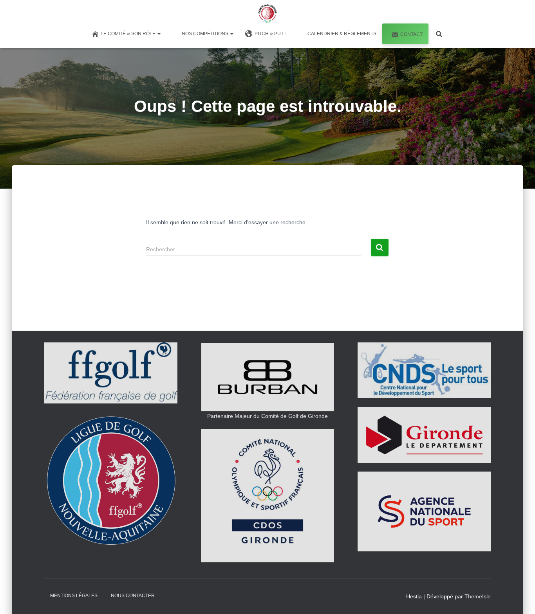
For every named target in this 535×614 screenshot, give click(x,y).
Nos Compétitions (206, 33)
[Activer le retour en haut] (520, 598)
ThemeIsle (478, 596)
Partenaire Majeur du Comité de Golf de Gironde (267, 416)
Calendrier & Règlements (341, 33)
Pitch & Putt (270, 33)
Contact (411, 34)
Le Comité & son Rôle (129, 33)
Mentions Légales (74, 595)
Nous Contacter (133, 595)
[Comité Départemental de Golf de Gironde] (267, 13)
